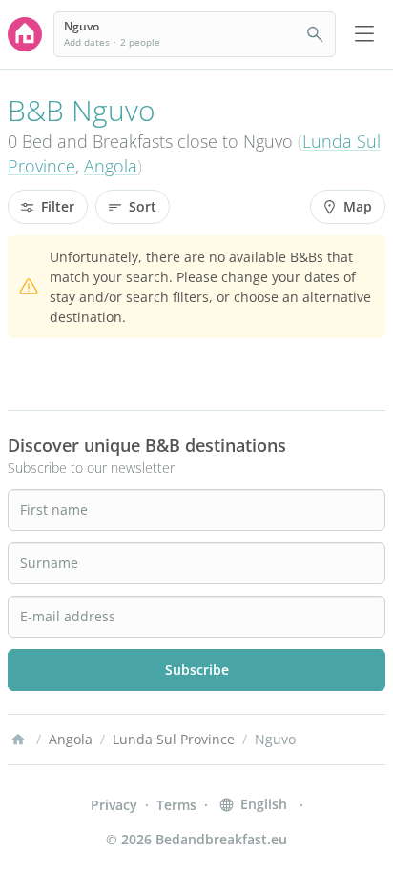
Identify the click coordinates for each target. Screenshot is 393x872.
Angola (110, 165)
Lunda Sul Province (174, 739)
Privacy (114, 805)
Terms (176, 805)
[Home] (18, 739)
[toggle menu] (364, 34)
